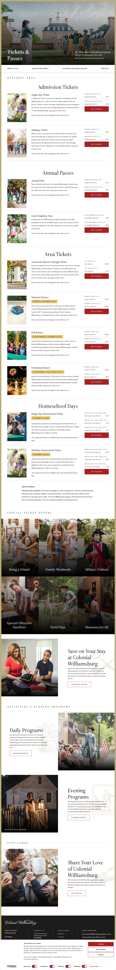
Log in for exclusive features (89, 58)
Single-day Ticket (40, 94)
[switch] (52, 966)
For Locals (61, 937)
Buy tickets (96, 109)
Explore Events (20, 753)
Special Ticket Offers (40, 68)
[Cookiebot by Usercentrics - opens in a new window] (12, 966)
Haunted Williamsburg (84, 807)
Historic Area (12, 68)
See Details (76, 893)
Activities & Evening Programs (75, 68)
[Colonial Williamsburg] (21, 925)
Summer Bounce (40, 297)
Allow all (101, 944)
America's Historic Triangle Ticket (49, 262)
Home (7, 20)
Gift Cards (105, 68)
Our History (8, 937)
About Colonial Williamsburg (11, 931)
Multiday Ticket (39, 130)
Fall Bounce (37, 332)
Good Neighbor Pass (41, 216)
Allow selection (101, 949)
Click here (52, 111)
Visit (12, 20)
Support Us (61, 934)
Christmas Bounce (40, 367)
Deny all (100, 954)
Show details (94, 966)
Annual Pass (37, 180)
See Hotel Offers (79, 684)
